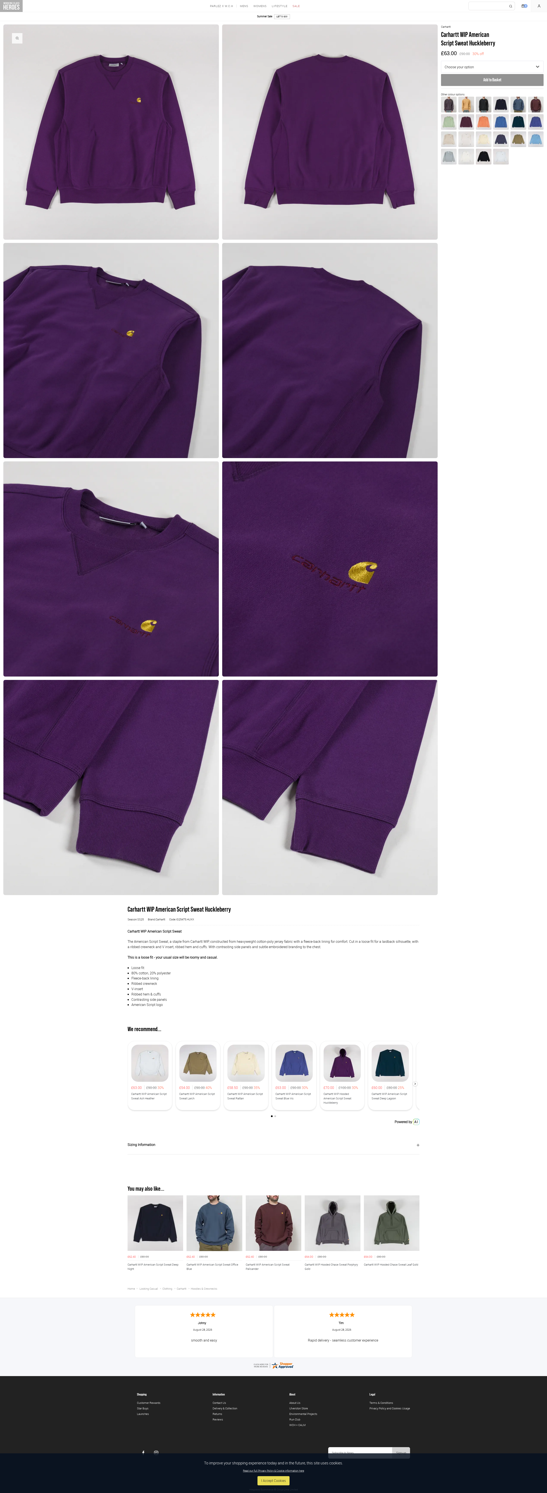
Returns (217, 1414)
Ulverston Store (298, 1408)
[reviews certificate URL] (273, 1365)
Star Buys (143, 1408)
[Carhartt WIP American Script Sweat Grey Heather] (449, 156)
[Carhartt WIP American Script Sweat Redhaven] (483, 122)
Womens (260, 6)
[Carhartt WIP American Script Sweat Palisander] (536, 104)
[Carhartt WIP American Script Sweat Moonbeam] (466, 139)
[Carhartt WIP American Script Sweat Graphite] (449, 104)
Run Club (294, 1419)
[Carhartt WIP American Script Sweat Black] (483, 156)
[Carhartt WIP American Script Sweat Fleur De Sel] (449, 139)
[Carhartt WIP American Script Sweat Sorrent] (501, 122)
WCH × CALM (297, 1425)
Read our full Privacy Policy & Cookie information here (273, 1470)
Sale (296, 6)
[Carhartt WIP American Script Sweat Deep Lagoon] (518, 122)
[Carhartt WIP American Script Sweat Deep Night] (501, 104)
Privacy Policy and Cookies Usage (389, 1408)
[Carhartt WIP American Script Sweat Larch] (518, 139)
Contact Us (219, 1403)
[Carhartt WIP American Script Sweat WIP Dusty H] (466, 104)
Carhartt (446, 27)
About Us (294, 1403)
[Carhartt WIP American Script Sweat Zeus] (501, 139)
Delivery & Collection (225, 1408)
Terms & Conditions (381, 1403)
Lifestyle (279, 6)
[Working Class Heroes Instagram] (156, 1453)
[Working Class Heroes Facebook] (143, 1453)
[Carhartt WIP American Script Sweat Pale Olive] (449, 122)
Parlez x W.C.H (221, 6)
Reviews (218, 1419)
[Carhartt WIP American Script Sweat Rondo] (466, 122)
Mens (244, 6)
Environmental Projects (303, 1414)
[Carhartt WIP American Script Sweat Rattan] (483, 139)
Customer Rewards (148, 1403)
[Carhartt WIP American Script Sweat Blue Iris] (536, 122)
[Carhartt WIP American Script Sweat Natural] (466, 156)
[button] (415, 1083)
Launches (143, 1414)
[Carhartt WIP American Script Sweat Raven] (483, 104)
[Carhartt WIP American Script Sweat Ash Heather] (501, 156)
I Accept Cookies (273, 1480)
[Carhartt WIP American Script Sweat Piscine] (536, 139)
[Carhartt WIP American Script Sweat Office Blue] (518, 104)
